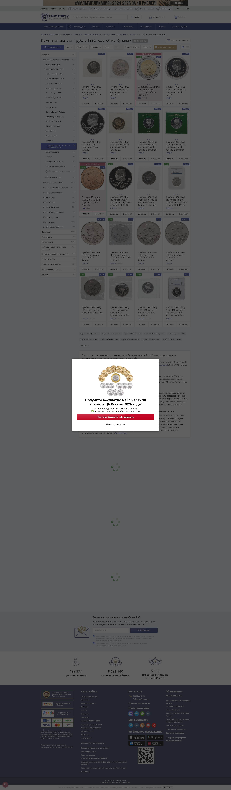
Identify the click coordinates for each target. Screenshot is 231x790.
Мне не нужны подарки (115, 424)
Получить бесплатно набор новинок (115, 417)
